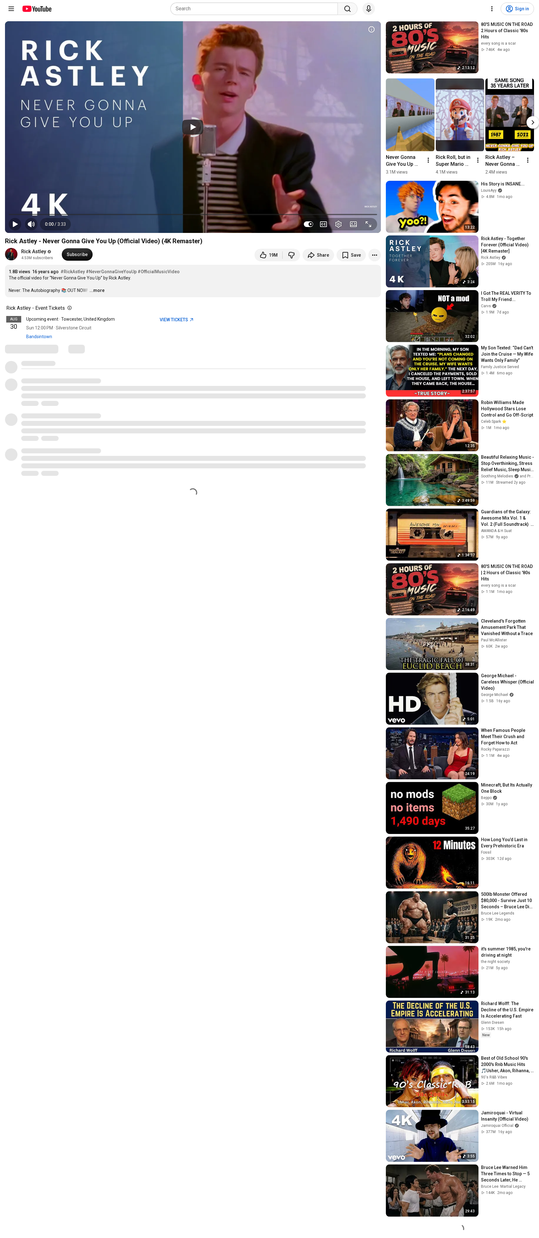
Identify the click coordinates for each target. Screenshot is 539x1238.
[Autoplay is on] (308, 224)
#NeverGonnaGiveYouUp (111, 271)
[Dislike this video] (291, 255)
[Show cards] (371, 29)
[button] (55, 224)
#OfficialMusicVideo (159, 271)
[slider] (193, 214)
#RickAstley (73, 271)
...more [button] (97, 290)
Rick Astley (33, 251)
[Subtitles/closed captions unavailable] (323, 224)
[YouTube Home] (36, 8)
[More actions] (374, 255)
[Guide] (11, 8)
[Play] (192, 127)
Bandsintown (39, 336)
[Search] (347, 8)
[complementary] (68, 308)
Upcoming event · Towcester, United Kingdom (70, 319)
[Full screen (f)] (368, 224)
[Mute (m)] (31, 224)
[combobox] (256, 8)
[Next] (533, 122)
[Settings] (492, 8)
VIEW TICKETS (174, 319)
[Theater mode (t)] (353, 224)
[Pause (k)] (15, 224)
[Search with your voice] (368, 8)
